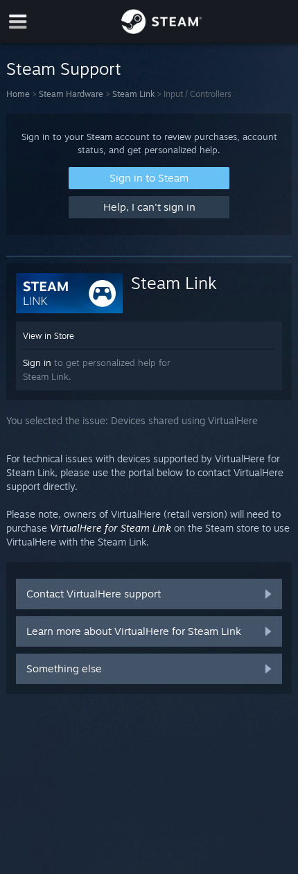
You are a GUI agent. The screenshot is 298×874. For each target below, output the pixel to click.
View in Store (48, 336)
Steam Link (133, 94)
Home (18, 94)
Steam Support (63, 68)
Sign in (37, 362)
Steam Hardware (71, 94)
